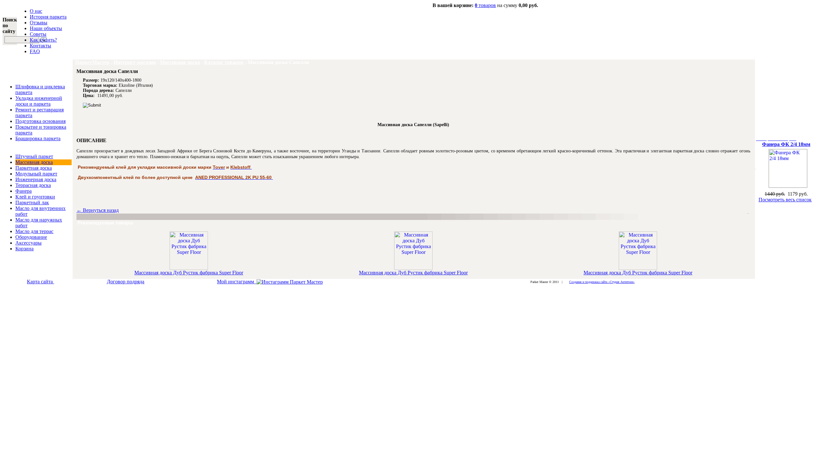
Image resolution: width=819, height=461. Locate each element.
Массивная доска (34, 162)
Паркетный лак (32, 202)
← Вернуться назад (97, 210)
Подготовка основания (40, 121)
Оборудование (31, 237)
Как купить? (43, 40)
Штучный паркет (34, 156)
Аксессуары (28, 243)
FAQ (35, 51)
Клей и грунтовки (35, 196)
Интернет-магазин (135, 62)
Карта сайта (40, 281)
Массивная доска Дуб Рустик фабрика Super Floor (188, 272)
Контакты (40, 45)
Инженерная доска (35, 179)
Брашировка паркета (37, 138)
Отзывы (38, 22)
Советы (38, 34)
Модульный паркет (36, 173)
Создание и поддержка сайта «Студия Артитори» (602, 282)
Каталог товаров (223, 62)
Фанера (23, 191)
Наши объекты (46, 28)
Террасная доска (33, 185)
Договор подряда (125, 281)
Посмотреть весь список (785, 199)
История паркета (48, 17)
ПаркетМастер (92, 62)
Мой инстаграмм (237, 281)
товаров (485, 5)
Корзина (24, 248)
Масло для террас (34, 231)
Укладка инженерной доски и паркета (38, 101)
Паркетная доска (33, 168)
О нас (36, 11)
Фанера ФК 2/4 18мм (786, 144)
